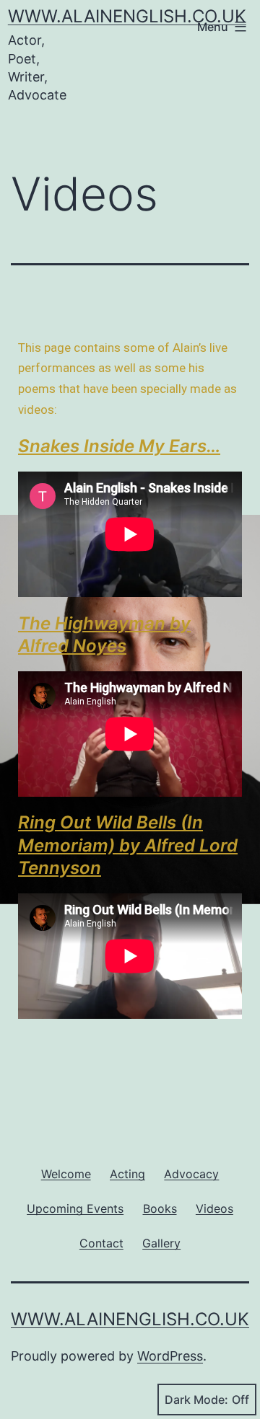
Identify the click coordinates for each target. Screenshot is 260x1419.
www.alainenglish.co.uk (127, 16)
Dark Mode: (196, 1399)
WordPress (170, 1355)
